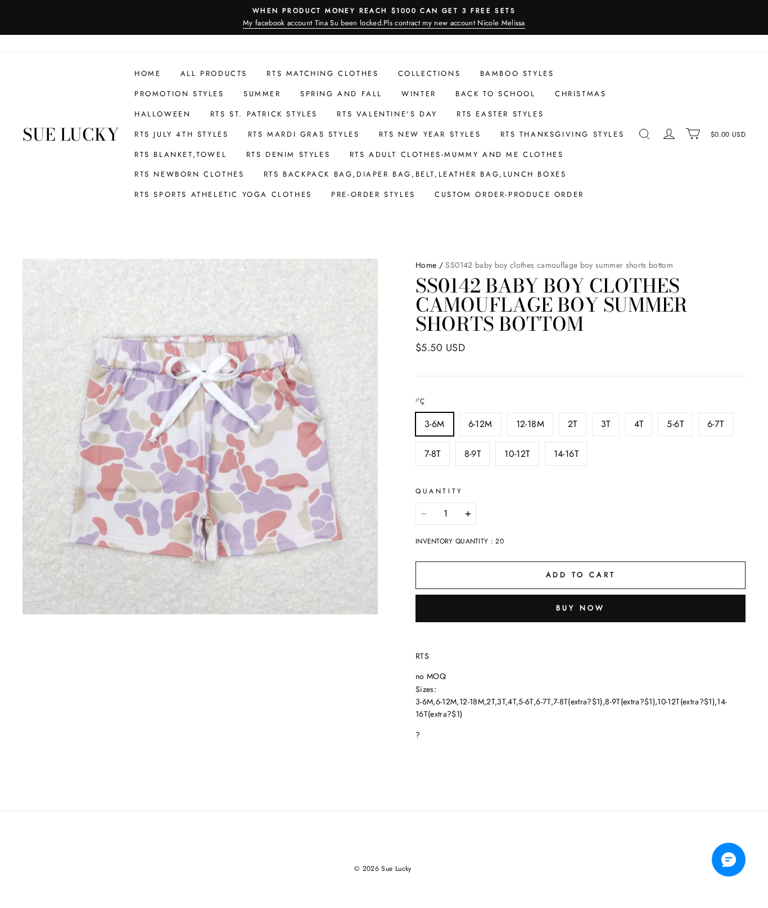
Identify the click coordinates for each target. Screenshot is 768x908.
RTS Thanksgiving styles (562, 134)
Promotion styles (179, 93)
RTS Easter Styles (500, 114)
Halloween (162, 114)
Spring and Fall (341, 93)
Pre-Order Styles (373, 194)
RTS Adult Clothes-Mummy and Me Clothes (457, 154)
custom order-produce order (509, 194)
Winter (418, 93)
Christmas (580, 93)
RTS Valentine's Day (387, 114)
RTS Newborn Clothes (189, 174)
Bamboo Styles (517, 73)
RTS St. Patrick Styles (264, 114)
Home (147, 73)
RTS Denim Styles (288, 154)
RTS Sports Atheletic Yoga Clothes (223, 194)
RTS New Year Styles (430, 134)
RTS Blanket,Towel (180, 154)
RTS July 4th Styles (181, 134)
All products (213, 73)
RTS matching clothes (322, 73)
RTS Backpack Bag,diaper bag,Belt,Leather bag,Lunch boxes (415, 174)
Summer (262, 93)
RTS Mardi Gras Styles (304, 134)
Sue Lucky (70, 134)
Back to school (495, 93)
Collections (429, 73)
